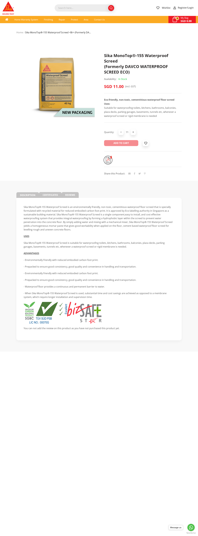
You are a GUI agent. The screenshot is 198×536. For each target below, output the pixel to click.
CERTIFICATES (50, 195)
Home (19, 32)
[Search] (111, 8)
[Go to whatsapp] (191, 527)
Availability (110, 79)
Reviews (70, 195)
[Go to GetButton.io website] (191, 533)
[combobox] (85, 8)
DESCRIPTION (27, 195)
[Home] (6, 19)
